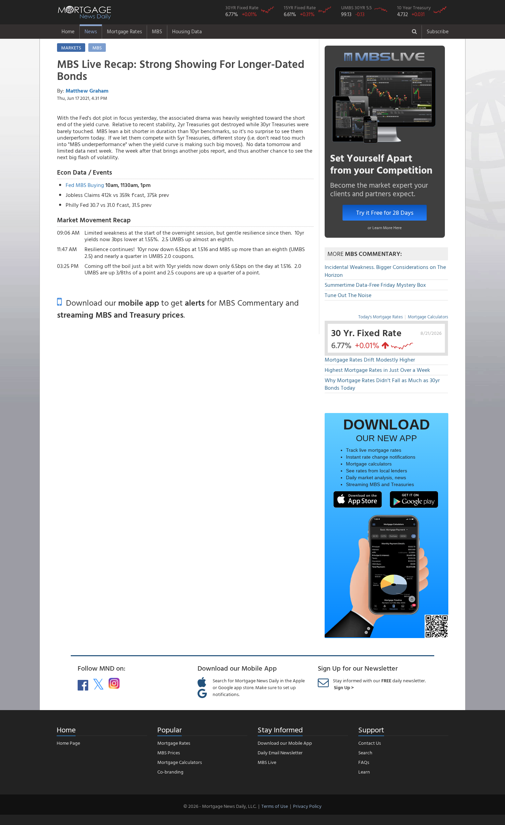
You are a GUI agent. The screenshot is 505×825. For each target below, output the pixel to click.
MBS (157, 31)
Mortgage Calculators (428, 316)
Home (68, 31)
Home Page (68, 742)
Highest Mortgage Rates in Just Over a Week (377, 370)
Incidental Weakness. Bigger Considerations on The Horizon (385, 271)
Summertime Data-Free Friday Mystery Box (375, 285)
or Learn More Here (385, 227)
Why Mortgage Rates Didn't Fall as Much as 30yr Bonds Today (382, 384)
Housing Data (187, 31)
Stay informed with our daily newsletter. (379, 684)
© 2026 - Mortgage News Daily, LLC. (219, 806)
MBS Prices (168, 752)
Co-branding (170, 771)
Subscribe (438, 31)
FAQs (363, 762)
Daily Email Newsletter (280, 752)
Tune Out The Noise (348, 295)
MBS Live (267, 762)
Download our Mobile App (285, 742)
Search (365, 752)
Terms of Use (274, 806)
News (91, 31)
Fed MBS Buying (85, 185)
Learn (364, 771)
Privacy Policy (307, 806)
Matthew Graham (87, 90)
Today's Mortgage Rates (380, 316)
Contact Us (369, 742)
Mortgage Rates (124, 31)
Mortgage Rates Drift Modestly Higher (370, 359)
